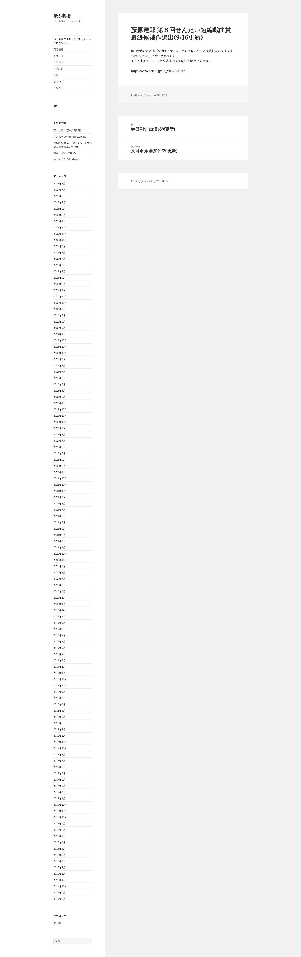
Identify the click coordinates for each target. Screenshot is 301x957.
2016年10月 (60, 817)
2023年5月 (59, 384)
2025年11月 (60, 233)
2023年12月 (60, 340)
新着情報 (58, 49)
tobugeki (162, 95)
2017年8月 (59, 754)
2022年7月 (59, 441)
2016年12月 (60, 804)
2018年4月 (59, 717)
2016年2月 (59, 867)
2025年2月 (59, 284)
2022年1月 (59, 472)
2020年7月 (59, 579)
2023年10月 (60, 353)
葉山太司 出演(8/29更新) (67, 130)
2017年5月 (59, 773)
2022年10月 (60, 422)
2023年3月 (59, 390)
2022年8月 (59, 434)
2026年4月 (59, 208)
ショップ (58, 81)
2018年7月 (59, 698)
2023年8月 (59, 365)
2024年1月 (59, 334)
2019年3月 (59, 660)
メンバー (58, 62)
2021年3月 (59, 535)
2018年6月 (59, 704)
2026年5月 (59, 202)
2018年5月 (59, 710)
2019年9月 (59, 622)
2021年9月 (59, 497)
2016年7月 (59, 836)
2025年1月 (59, 290)
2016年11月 (60, 811)
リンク (57, 88)
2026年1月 (59, 221)
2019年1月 (59, 673)
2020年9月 (59, 566)
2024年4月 (59, 321)
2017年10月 (60, 748)
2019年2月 (59, 666)
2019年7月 (59, 635)
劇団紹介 (58, 56)
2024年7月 (59, 309)
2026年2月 (59, 215)
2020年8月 (59, 572)
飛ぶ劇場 (62, 15)
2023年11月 (60, 346)
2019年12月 (60, 610)
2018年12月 (60, 679)
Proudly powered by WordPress (150, 181)
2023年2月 (59, 397)
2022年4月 (59, 459)
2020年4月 (59, 591)
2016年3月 (59, 861)
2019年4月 (59, 654)
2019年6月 (59, 641)
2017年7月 (59, 760)
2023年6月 (59, 378)
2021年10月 (60, 491)
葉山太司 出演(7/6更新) (66, 159)
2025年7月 (59, 259)
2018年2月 (59, 729)
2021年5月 (59, 522)
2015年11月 (60, 886)
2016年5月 (59, 848)
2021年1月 (59, 547)
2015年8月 (59, 899)
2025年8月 (59, 252)
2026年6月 (59, 196)
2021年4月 (59, 528)
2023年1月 (59, 403)
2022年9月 (59, 428)
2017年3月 (59, 786)
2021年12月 (60, 478)
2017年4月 (59, 779)
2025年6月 (59, 265)
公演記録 (58, 68)
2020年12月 (60, 553)
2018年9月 (59, 691)
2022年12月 (60, 409)
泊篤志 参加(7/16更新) (65, 153)
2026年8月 (59, 183)
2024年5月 (59, 315)
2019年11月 (60, 616)
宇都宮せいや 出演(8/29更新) (69, 136)
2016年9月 (59, 823)
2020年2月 (59, 597)
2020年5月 (59, 585)
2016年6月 (59, 842)
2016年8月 (59, 830)
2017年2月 (59, 792)
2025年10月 (60, 240)
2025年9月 (59, 246)
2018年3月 (59, 723)
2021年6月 (59, 516)
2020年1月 (59, 604)
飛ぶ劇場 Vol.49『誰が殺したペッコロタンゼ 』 (72, 41)
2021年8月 (59, 503)
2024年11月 (60, 296)
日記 (55, 75)
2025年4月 (59, 277)
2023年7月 (59, 371)
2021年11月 (60, 484)
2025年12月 (60, 227)
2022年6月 (59, 447)
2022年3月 (59, 466)
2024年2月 (59, 328)
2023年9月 (59, 359)
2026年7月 (59, 190)
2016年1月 (59, 873)
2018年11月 (60, 685)
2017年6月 (59, 767)
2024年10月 (60, 302)
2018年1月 (59, 735)
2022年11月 (60, 415)
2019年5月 (59, 648)
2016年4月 (59, 855)
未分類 (57, 923)
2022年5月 (59, 453)
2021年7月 (59, 510)
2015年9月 (59, 892)
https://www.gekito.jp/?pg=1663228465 (158, 71)
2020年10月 (60, 560)
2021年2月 (59, 541)
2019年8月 (59, 629)
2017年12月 (60, 742)
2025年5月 (59, 271)
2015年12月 (60, 880)
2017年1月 (59, 798)
